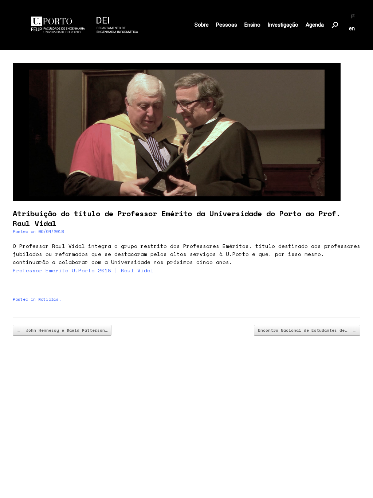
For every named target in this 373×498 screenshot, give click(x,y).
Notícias (48, 299)
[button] (335, 25)
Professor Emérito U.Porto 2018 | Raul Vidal (83, 270)
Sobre (202, 25)
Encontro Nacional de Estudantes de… (307, 330)
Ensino (252, 25)
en (352, 28)
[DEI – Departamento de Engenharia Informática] (85, 25)
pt (353, 15)
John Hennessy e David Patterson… (62, 330)
